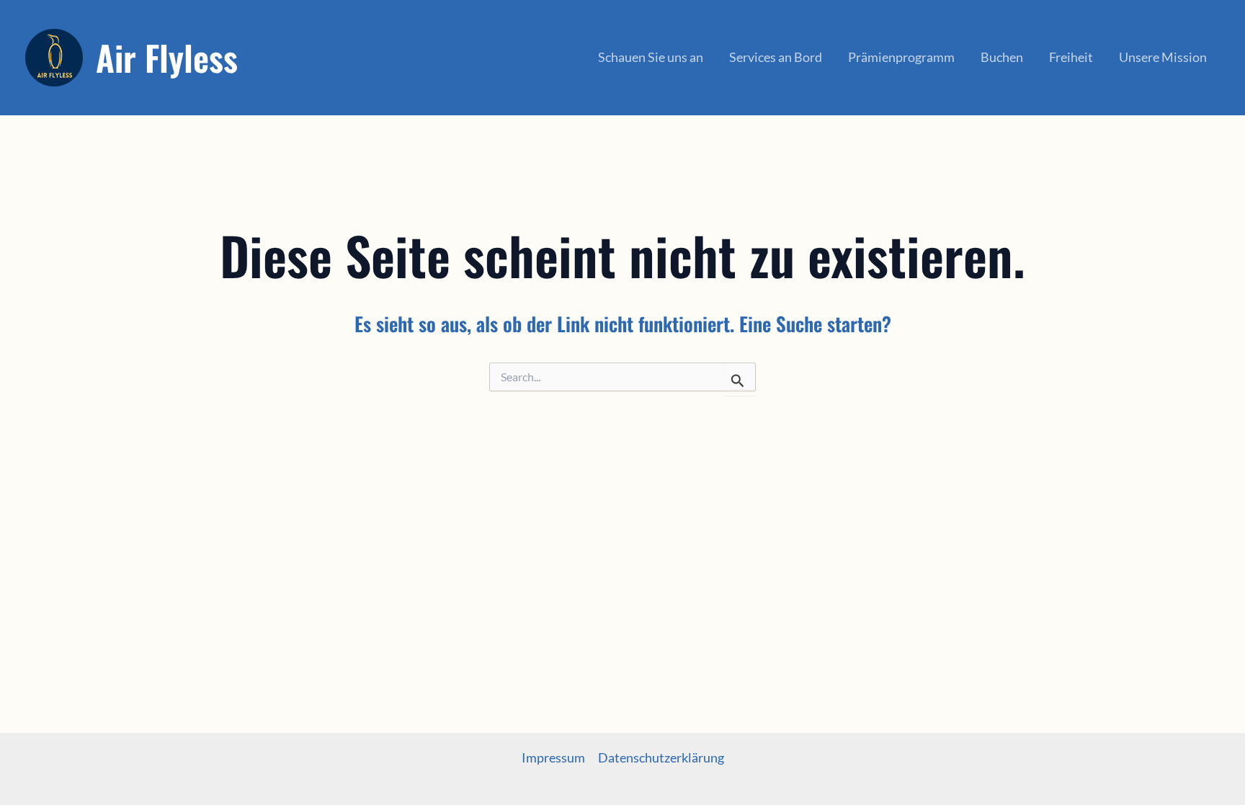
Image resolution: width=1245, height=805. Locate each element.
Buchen (1002, 57)
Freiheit (1071, 57)
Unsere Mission (1163, 57)
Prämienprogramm (901, 57)
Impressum (553, 757)
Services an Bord (775, 57)
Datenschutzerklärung (661, 757)
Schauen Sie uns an (650, 57)
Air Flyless (167, 57)
